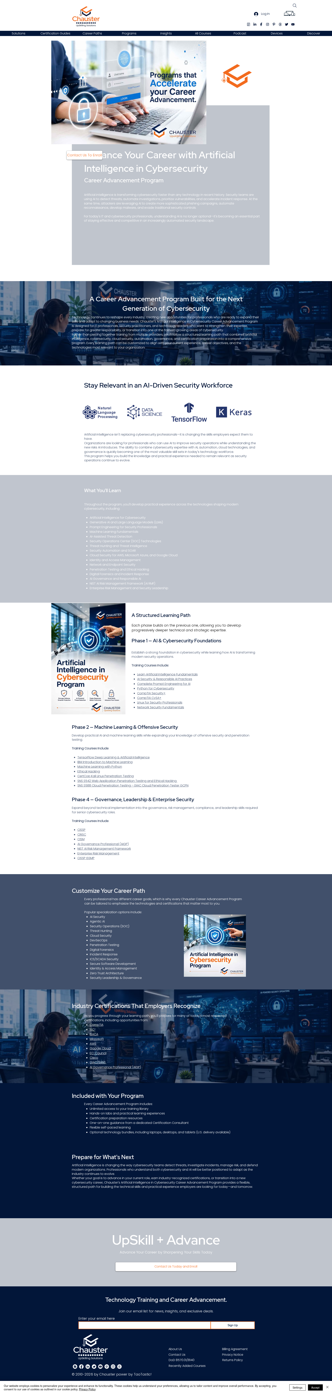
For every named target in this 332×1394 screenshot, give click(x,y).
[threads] (280, 24)
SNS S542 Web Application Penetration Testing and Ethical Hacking (127, 781)
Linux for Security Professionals (159, 702)
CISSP (81, 830)
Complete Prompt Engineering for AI (163, 684)
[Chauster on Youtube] (100, 1366)
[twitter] (286, 24)
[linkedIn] (255, 24)
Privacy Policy (87, 1389)
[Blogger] (75, 1366)
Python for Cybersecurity (155, 688)
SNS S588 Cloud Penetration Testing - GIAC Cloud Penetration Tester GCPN (132, 785)
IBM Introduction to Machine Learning (105, 762)
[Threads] (119, 1366)
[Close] (327, 1387)
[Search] (294, 5)
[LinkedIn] (87, 1366)
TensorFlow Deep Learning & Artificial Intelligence (113, 757)
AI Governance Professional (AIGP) (103, 844)
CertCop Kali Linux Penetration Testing (105, 776)
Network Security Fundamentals (160, 707)
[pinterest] (274, 24)
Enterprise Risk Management (98, 853)
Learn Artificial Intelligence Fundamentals (167, 674)
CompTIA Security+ (151, 693)
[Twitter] (94, 1366)
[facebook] (261, 24)
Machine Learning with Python (99, 766)
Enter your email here (96, 1318)
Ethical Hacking (88, 771)
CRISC (81, 834)
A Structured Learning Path (161, 615)
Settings (297, 1387)
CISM (81, 839)
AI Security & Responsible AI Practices (164, 679)
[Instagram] (113, 1366)
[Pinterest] (107, 1366)
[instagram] (267, 24)
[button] (18, 33)
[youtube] (293, 24)
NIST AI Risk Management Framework (104, 848)
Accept (315, 1387)
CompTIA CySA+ (149, 698)
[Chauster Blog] (248, 24)
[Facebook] (81, 1366)
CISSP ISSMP (86, 858)
